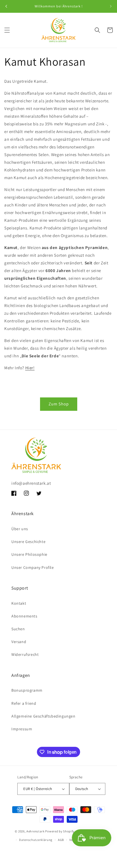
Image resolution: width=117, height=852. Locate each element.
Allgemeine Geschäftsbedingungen (43, 716)
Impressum (21, 728)
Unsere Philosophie (29, 554)
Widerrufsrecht (25, 654)
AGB (61, 840)
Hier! (30, 367)
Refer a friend (23, 703)
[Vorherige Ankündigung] (6, 6)
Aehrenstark (35, 831)
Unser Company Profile (32, 567)
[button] (7, 30)
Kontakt (18, 603)
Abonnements (24, 616)
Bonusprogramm (27, 690)
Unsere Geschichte (28, 541)
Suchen (18, 628)
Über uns (19, 528)
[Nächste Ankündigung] (111, 6)
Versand (18, 641)
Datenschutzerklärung (36, 840)
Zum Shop (59, 404)
